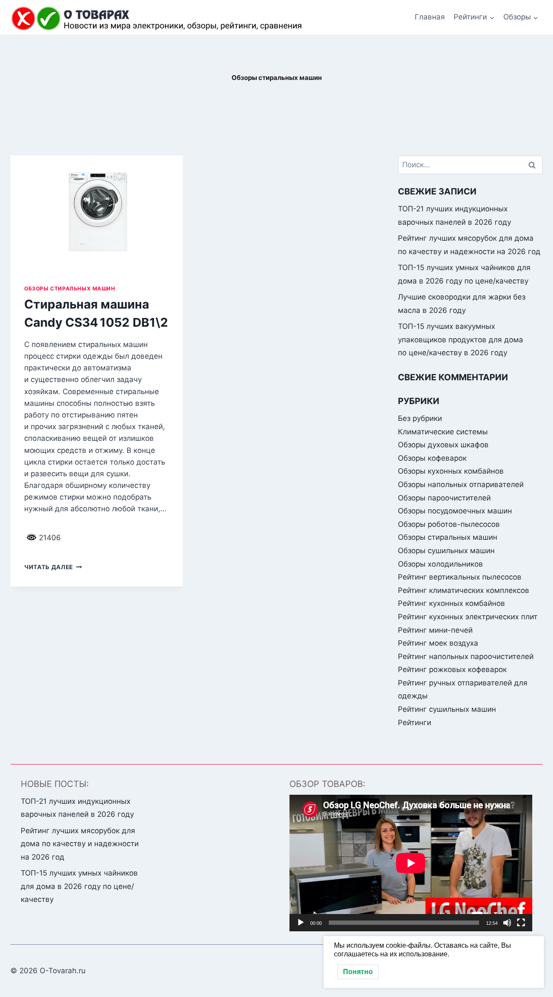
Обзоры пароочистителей (444, 498)
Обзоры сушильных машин (446, 550)
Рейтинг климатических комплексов (463, 590)
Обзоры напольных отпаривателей (461, 484)
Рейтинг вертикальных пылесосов (459, 577)
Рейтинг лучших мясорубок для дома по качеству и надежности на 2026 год (80, 843)
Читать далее (53, 567)
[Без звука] (507, 922)
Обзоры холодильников (440, 564)
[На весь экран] (521, 922)
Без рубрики (420, 418)
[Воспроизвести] (300, 922)
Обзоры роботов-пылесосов (449, 524)
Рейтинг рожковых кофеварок (452, 669)
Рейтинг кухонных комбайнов (451, 603)
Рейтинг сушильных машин (447, 709)
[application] (410, 863)
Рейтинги (414, 722)
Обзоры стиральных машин (69, 288)
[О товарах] (158, 19)
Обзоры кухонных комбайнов (451, 471)
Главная (430, 17)
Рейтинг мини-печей (435, 630)
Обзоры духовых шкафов (443, 444)
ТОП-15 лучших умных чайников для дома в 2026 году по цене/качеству (79, 886)
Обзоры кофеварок (432, 458)
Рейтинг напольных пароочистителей (466, 656)
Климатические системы (443, 431)
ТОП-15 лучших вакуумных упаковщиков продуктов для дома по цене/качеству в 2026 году (460, 339)
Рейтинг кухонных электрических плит (467, 616)
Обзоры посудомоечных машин (455, 510)
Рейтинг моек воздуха (438, 643)
